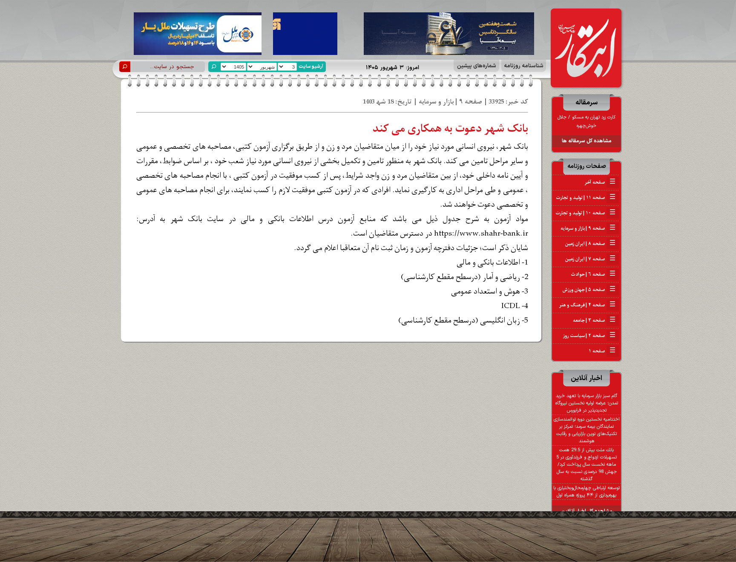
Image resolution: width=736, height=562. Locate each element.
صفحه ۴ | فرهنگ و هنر (587, 305)
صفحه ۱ (602, 351)
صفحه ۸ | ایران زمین (590, 243)
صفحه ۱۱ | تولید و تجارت (585, 197)
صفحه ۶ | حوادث (593, 274)
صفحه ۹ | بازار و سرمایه (588, 228)
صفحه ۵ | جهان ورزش (589, 289)
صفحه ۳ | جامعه (594, 320)
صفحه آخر (599, 182)
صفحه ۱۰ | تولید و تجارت (585, 213)
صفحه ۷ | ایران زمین (590, 259)
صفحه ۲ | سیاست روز (589, 335)
